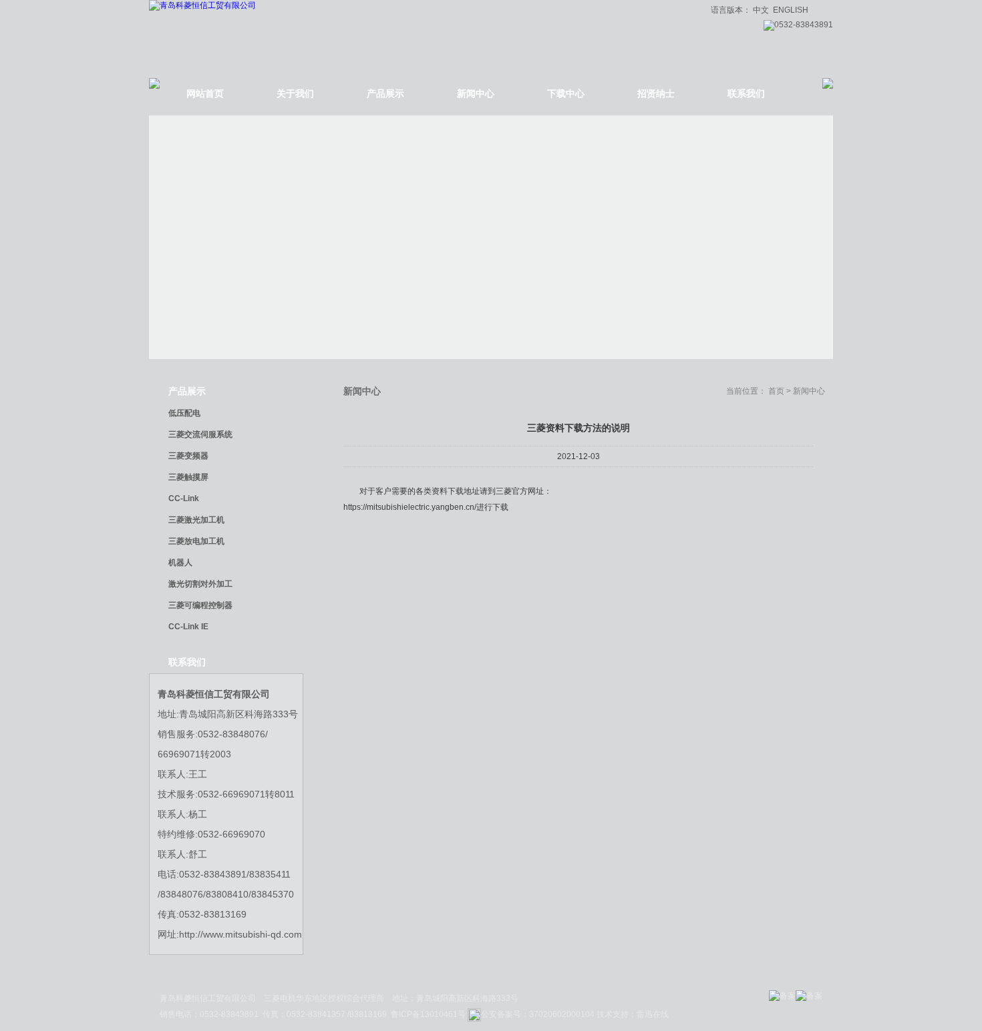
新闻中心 (475, 93)
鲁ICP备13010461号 (429, 1014)
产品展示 (385, 93)
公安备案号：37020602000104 (538, 1014)
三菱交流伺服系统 (200, 434)
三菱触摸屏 (188, 477)
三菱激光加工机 (196, 520)
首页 (776, 391)
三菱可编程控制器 (200, 605)
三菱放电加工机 (196, 541)
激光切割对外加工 (200, 584)
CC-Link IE (188, 626)
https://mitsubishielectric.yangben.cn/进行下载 (425, 507)
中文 (761, 10)
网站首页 (205, 93)
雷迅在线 (653, 1014)
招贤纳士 (656, 93)
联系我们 (746, 93)
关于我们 (295, 93)
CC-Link (183, 498)
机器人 (180, 562)
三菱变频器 (188, 455)
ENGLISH (790, 10)
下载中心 (566, 93)
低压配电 (184, 413)
